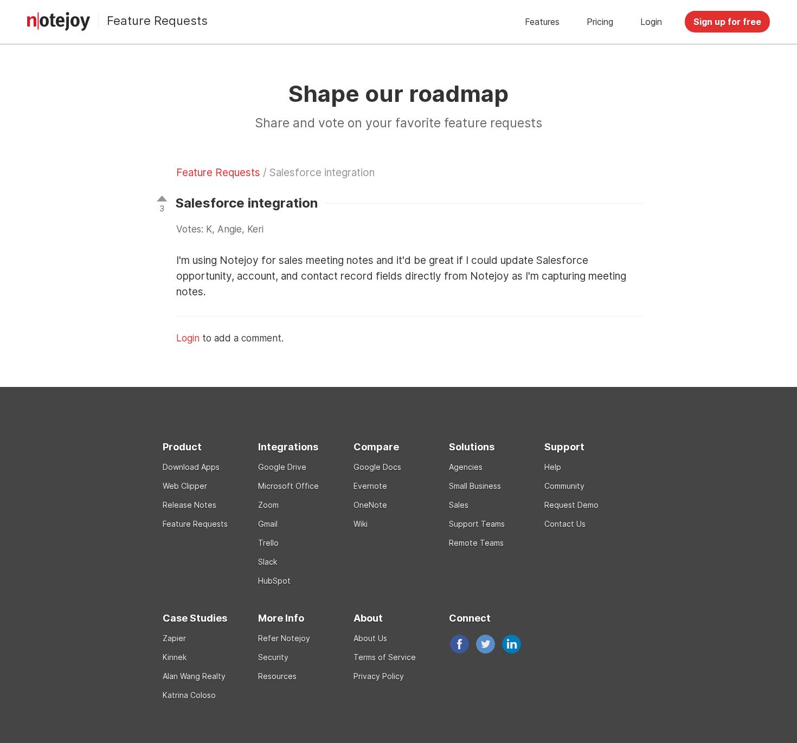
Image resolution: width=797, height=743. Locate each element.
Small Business (475, 485)
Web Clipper (185, 485)
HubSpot (274, 580)
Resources (277, 676)
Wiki (360, 523)
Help (552, 466)
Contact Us (565, 523)
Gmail (268, 523)
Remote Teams (476, 542)
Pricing (600, 21)
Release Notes (189, 504)
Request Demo (571, 504)
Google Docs (377, 466)
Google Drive (282, 466)
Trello (268, 542)
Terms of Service (384, 657)
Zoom (268, 504)
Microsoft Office (288, 485)
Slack (267, 561)
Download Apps (191, 466)
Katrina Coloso (189, 695)
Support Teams (477, 523)
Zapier (174, 638)
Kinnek (175, 657)
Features (542, 21)
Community (564, 485)
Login (651, 21)
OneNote (370, 504)
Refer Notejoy (284, 638)
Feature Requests (157, 21)
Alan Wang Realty (194, 676)
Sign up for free (727, 21)
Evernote (370, 485)
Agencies (466, 466)
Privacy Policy (378, 676)
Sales (458, 504)
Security (273, 657)
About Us (370, 638)
